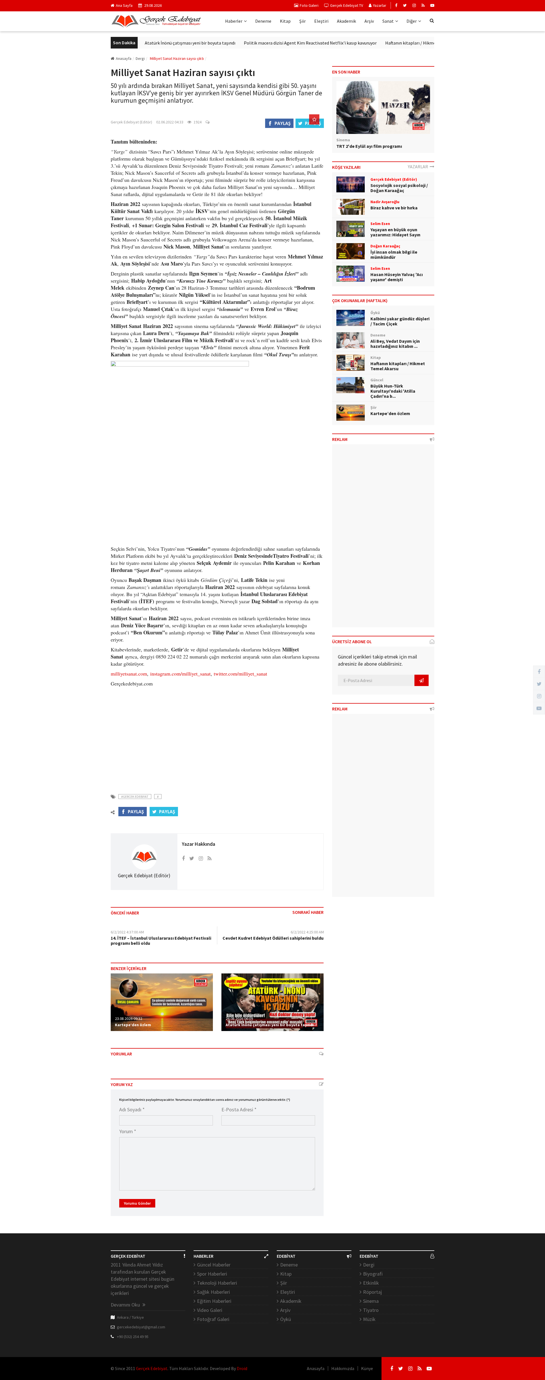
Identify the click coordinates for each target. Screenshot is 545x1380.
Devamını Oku (126, 1304)
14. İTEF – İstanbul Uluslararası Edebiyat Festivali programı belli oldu (161, 940)
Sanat (388, 21)
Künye (367, 1368)
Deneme (263, 21)
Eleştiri (321, 21)
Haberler (233, 21)
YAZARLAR (419, 166)
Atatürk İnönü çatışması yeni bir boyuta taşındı (163, 43)
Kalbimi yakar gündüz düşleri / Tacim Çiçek (399, 321)
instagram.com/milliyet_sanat (180, 673)
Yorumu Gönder (137, 1203)
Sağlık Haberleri (213, 1292)
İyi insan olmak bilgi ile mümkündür (393, 254)
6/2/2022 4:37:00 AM (127, 932)
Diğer (411, 21)
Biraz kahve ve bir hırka (394, 208)
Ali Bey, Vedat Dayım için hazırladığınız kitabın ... (395, 343)
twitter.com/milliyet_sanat (240, 673)
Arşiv (369, 21)
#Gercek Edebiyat (134, 796)
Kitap (285, 21)
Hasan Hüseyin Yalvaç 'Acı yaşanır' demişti (396, 277)
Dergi (368, 1264)
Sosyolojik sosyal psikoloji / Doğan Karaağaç (399, 187)
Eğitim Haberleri (214, 1301)
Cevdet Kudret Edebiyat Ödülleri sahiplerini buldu (273, 938)
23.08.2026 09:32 (128, 1018)
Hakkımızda (342, 1368)
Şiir (302, 21)
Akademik (346, 21)
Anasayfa (123, 58)
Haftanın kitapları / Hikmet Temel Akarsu (398, 43)
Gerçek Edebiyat (151, 1368)
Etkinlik (371, 1283)
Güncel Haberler (213, 1264)
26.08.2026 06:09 (239, 1018)
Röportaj (372, 1292)
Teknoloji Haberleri (217, 1283)
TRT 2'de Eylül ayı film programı (369, 146)
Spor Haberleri (212, 1273)
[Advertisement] (217, 737)
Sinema (371, 1301)
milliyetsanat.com (129, 673)
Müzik (369, 1319)
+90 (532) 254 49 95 (132, 1336)
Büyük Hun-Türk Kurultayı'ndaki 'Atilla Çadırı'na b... (392, 391)
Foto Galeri (309, 5)
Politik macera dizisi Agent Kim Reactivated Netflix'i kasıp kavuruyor (283, 43)
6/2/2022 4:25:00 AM (307, 932)
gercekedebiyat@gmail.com (141, 1326)
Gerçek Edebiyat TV (346, 5)
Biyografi (373, 1273)
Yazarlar (379, 5)
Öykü (285, 1319)
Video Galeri (209, 1310)
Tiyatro (371, 1310)
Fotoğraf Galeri (213, 1319)
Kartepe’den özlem (133, 1024)
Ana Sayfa (124, 5)
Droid (242, 1368)
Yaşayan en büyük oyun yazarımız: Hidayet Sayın (395, 232)
